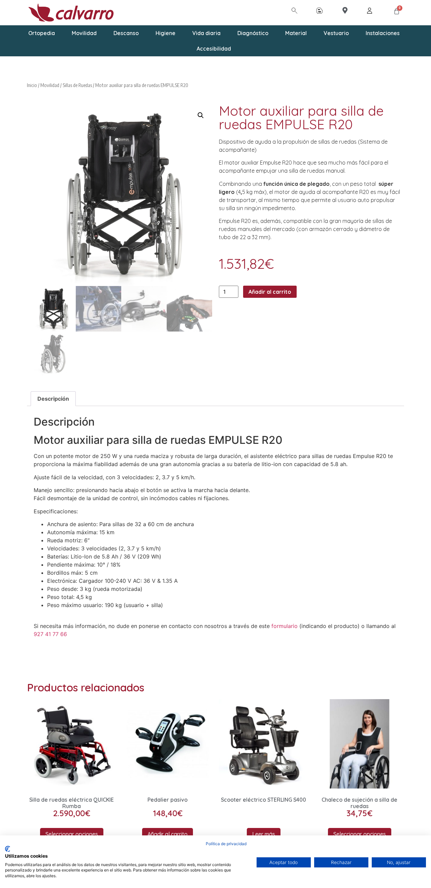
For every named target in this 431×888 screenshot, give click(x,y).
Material (296, 33)
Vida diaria (206, 33)
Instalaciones (383, 33)
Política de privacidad (226, 843)
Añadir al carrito (269, 291)
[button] (201, 115)
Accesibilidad (214, 48)
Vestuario (336, 33)
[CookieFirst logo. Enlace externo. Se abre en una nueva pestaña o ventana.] (7, 849)
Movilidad (84, 33)
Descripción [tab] (53, 398)
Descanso (126, 33)
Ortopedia (41, 33)
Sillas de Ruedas (77, 85)
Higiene (165, 33)
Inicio (32, 85)
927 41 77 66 (50, 634)
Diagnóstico (252, 33)
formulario (284, 626)
